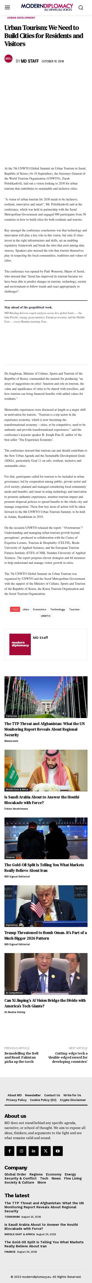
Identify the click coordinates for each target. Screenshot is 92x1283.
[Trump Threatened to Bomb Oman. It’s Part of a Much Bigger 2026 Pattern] (46, 906)
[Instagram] (21, 1151)
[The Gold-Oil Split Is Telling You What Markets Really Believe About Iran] (46, 838)
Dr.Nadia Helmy (14, 1012)
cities (26, 609)
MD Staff (30, 61)
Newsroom (11, 741)
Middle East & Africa (17, 789)
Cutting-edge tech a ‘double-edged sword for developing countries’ (68, 1057)
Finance (10, 857)
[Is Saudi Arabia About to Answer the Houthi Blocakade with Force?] (46, 770)
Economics (39, 609)
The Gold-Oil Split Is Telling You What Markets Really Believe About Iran (44, 867)
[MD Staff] (9, 59)
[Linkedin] (39, 74)
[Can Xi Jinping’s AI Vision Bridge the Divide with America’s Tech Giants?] (46, 974)
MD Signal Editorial (17, 876)
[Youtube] (58, 1151)
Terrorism (11, 716)
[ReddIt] (50, 74)
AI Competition (14, 992)
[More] (70, 74)
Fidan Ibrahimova (16, 808)
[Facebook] (8, 74)
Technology (57, 609)
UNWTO (45, 615)
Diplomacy (12, 925)
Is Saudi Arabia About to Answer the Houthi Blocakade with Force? (41, 799)
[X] (19, 74)
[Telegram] (60, 74)
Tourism (74, 609)
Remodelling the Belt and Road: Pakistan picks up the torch (21, 1057)
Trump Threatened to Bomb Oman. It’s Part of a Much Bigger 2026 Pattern (45, 935)
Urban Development (21, 17)
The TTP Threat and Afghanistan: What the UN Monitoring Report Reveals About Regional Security (44, 729)
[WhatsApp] (29, 74)
